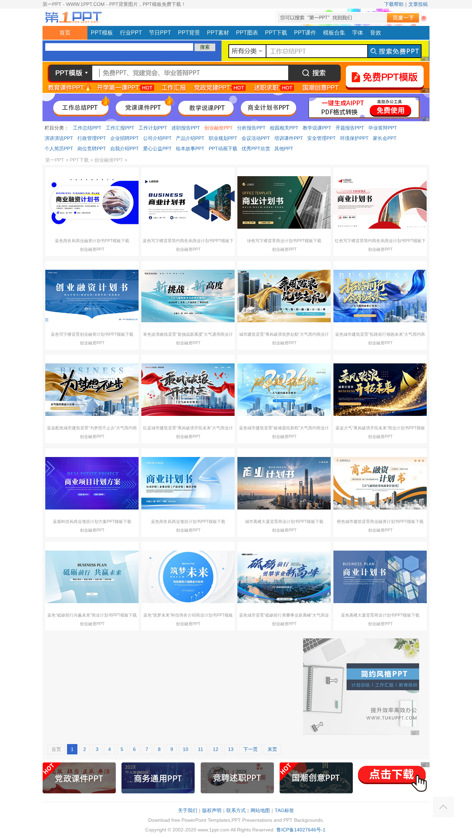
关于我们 (187, 810)
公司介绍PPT (157, 138)
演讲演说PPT (59, 138)
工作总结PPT (87, 128)
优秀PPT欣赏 (256, 148)
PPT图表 (247, 33)
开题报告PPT (350, 128)
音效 (375, 33)
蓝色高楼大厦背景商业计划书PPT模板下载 (380, 615)
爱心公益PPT (157, 148)
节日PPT (160, 33)
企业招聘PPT (124, 138)
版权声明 (211, 810)
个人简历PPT (59, 148)
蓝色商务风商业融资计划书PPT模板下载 (92, 240)
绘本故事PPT (190, 148)
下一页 (250, 749)
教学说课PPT (317, 128)
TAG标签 (284, 810)
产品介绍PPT (190, 138)
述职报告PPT (185, 128)
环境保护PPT (354, 138)
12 (215, 749)
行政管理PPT (91, 138)
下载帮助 (394, 4)
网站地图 (260, 810)
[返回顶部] (443, 807)
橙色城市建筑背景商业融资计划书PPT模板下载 (380, 521)
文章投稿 (418, 4)
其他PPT (283, 148)
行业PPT (131, 33)
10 (185, 749)
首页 (64, 33)
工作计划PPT (153, 128)
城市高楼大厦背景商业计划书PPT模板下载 (284, 521)
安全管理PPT (321, 138)
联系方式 (236, 810)
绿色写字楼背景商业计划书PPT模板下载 (284, 240)
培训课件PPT (288, 138)
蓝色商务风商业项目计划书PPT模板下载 (188, 521)
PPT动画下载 (223, 148)
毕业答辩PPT (382, 128)
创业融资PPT (218, 128)
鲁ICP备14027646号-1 (300, 829)
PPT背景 (189, 33)
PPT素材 (218, 33)
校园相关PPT (284, 128)
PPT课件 (305, 33)
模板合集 (334, 33)
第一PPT (54, 160)
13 (231, 749)
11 (200, 749)
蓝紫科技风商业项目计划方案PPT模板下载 (92, 521)
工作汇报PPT (120, 128)
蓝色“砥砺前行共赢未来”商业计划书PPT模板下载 (92, 615)
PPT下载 (276, 33)
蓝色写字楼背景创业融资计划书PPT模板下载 (92, 334)
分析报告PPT (251, 128)
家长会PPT (385, 138)
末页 (272, 749)
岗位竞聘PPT (91, 148)
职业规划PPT (223, 138)
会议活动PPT (256, 138)
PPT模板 (102, 33)
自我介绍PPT (124, 148)
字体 (357, 33)
